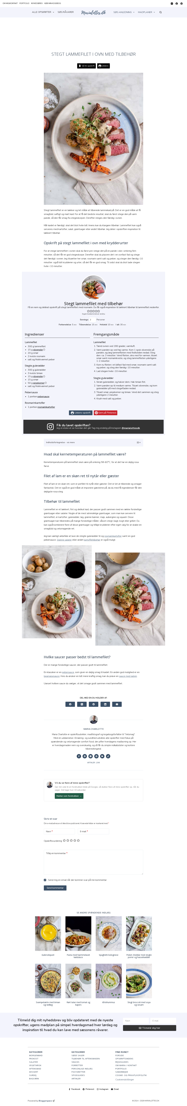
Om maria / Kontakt (126, 1065)
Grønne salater (64, 539)
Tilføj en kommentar (56, 853)
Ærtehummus (108, 1002)
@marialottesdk (131, 428)
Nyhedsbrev (37, 3)
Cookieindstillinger (124, 1079)
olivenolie (38, 349)
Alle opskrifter (41, 12)
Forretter (77, 1065)
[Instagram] (172, 3)
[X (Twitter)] (82, 704)
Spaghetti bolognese (108, 954)
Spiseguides (78, 1075)
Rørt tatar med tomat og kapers (78, 1003)
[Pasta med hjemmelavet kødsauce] (78, 933)
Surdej (33, 1075)
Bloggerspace (45, 1101)
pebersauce (43, 396)
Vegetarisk (35, 1065)
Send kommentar (55, 887)
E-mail (84, 831)
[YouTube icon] (102, 756)
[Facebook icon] (79, 756)
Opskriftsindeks (124, 1058)
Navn (49, 831)
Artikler (76, 1078)
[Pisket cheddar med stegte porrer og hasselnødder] (139, 933)
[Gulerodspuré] (48, 933)
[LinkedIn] (105, 704)
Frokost (33, 1058)
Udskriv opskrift (82, 412)
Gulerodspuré (48, 954)
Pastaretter (78, 1072)
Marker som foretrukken (69, 796)
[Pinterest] (181, 3)
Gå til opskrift (88, 65)
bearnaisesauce (52, 676)
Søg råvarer (66, 12)
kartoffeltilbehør (92, 539)
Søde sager (78, 1055)
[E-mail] (117, 704)
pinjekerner (38, 383)
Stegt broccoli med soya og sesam (139, 1003)
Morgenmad (36, 1055)
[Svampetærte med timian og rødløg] (48, 981)
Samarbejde (121, 1072)
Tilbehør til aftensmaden (86, 1058)
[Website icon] (85, 756)
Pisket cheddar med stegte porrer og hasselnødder (139, 956)
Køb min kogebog (52, 3)
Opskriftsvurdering (53, 840)
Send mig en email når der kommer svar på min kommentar (77, 880)
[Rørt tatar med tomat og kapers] (78, 981)
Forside (119, 1055)
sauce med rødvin (128, 676)
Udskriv (105, 65)
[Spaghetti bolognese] (109, 933)
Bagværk (34, 1078)
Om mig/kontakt (10, 3)
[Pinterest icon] (96, 756)
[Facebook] (177, 3)
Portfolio (24, 3)
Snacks (75, 1062)
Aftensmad (35, 1068)
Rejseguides (122, 1062)
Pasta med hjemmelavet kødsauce (78, 956)
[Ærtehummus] (109, 981)
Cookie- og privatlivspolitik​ (131, 1075)
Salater (33, 1062)
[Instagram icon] (90, 756)
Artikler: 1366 (93, 763)
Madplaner (145, 12)
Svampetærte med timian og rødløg (48, 1003)
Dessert (33, 1072)
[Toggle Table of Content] (137, 442)
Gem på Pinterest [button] (107, 412)
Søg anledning (123, 12)
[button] (88, 311)
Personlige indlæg (82, 1068)
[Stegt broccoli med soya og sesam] (139, 981)
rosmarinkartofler (46, 407)
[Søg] (161, 12)
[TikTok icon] (108, 756)
